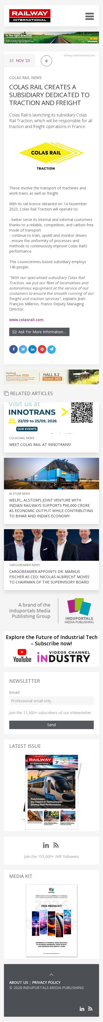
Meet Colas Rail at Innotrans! (40, 444)
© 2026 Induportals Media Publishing (46, 987)
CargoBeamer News (24, 565)
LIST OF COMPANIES (27, 992)
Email (14, 692)
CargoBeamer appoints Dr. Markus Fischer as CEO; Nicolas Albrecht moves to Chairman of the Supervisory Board (49, 576)
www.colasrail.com (26, 319)
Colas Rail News (25, 77)
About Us (18, 982)
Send (51, 724)
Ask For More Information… (41, 331)
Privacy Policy (46, 982)
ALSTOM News (19, 493)
